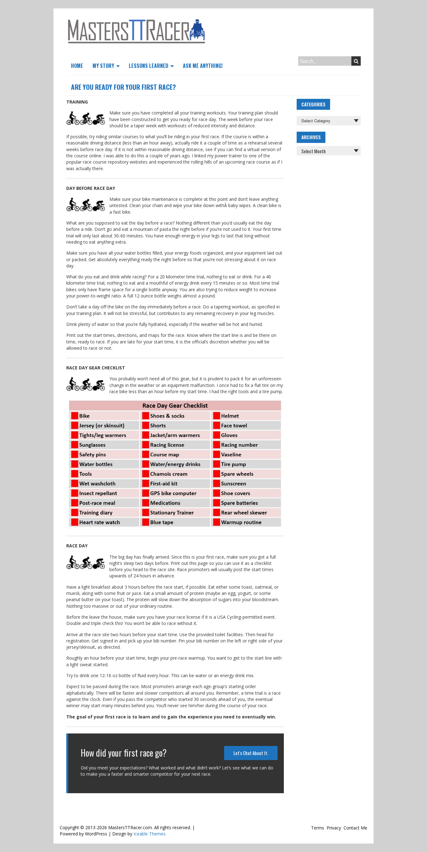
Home (77, 65)
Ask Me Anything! (203, 65)
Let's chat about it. (251, 752)
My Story (103, 65)
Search (356, 61)
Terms (317, 828)
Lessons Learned (148, 65)
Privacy (334, 828)
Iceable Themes (149, 834)
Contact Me (355, 828)
